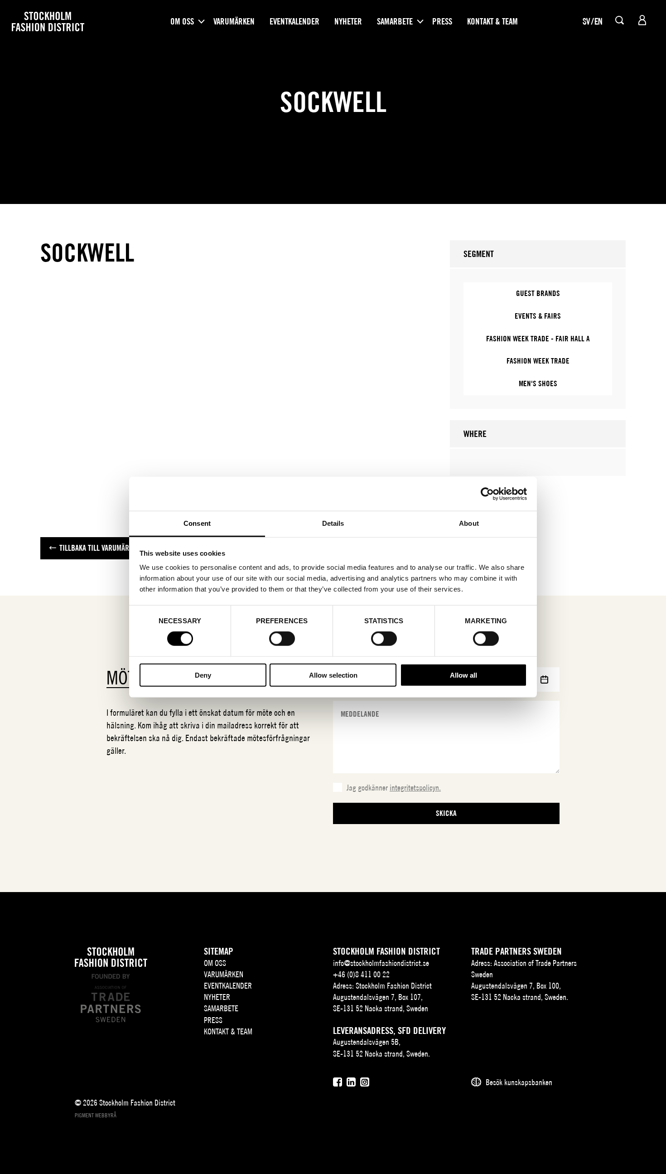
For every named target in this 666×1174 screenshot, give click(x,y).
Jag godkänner (394, 787)
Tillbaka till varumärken (99, 548)
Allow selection (333, 675)
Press (442, 21)
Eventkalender (294, 21)
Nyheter (348, 21)
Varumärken (234, 21)
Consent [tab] (197, 523)
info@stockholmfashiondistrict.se (381, 963)
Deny (203, 675)
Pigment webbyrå (95, 1115)
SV (586, 21)
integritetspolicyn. (415, 787)
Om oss (182, 21)
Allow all (463, 675)
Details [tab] (333, 523)
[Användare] (642, 20)
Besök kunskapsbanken (519, 1082)
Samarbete (395, 21)
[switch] (282, 638)
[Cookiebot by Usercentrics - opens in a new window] (487, 493)
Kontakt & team (492, 21)
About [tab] (469, 523)
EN (598, 21)
